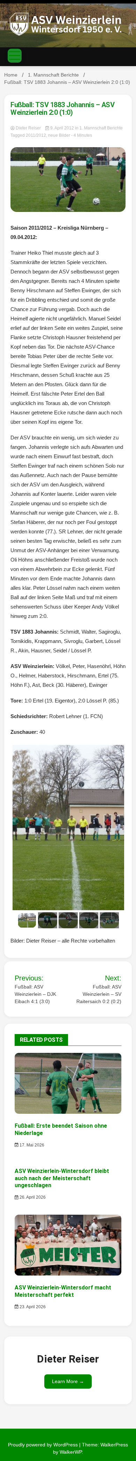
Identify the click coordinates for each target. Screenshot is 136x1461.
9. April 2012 (62, 128)
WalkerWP (71, 1452)
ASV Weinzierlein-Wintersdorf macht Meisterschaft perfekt (63, 1291)
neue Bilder (59, 135)
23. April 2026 (32, 1306)
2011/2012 (36, 135)
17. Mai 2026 (31, 1145)
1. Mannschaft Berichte (101, 128)
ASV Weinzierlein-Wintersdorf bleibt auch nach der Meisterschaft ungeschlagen (62, 1178)
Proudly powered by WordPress (43, 1444)
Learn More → (68, 1381)
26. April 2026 (32, 1197)
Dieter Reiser (28, 128)
